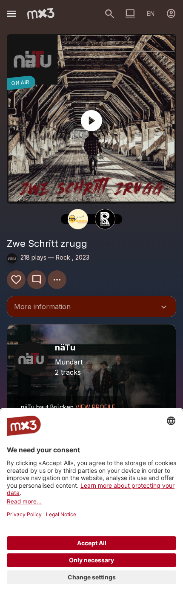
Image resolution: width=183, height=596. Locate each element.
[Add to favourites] (16, 280)
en (150, 13)
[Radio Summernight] (105, 219)
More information (91, 307)
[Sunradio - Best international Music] (78, 219)
